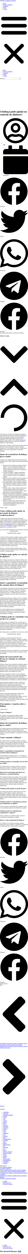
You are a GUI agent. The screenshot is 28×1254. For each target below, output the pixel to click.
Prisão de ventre (7, 1153)
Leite (4, 1142)
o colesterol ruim (8, 524)
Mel (4, 1146)
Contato (5, 9)
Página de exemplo (7, 1184)
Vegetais (5, 1163)
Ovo (4, 1149)
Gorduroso (5, 1133)
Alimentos (5, 6)
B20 (19, 1251)
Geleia (4, 1132)
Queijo (4, 1154)
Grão (4, 1134)
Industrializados (7, 1139)
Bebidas (5, 1116)
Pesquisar (2, 78)
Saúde (4, 7)
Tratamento (6, 1161)
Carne (4, 1118)
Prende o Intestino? (8, 4)
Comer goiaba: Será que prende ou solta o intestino (12, 1171)
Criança (5, 1120)
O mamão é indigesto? (5, 1168)
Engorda (5, 1125)
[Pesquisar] (20, 78)
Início (4, 3)
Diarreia (5, 1122)
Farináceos (5, 1127)
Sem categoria (6, 1159)
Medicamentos (6, 1144)
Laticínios (5, 1140)
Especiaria (5, 1126)
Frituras (5, 1129)
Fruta (4, 1130)
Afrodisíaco (6, 1112)
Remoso (5, 1156)
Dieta (4, 1123)
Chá (4, 1119)
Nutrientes (5, 1147)
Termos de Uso (7, 1182)
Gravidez (5, 1136)
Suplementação (7, 1160)
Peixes (4, 1150)
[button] (14, 39)
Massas (5, 1143)
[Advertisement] (14, 94)
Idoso (4, 1137)
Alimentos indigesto (8, 1115)
